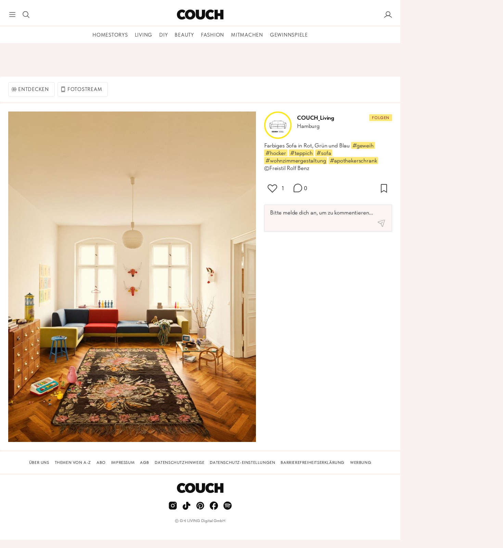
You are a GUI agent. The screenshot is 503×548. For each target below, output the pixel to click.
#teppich (301, 152)
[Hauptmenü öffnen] (12, 15)
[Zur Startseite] (200, 15)
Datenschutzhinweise (179, 462)
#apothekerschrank (353, 160)
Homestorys (110, 35)
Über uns (39, 462)
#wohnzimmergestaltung (296, 160)
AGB (144, 462)
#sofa (324, 152)
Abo (101, 462)
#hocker (276, 152)
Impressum (122, 462)
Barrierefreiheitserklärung (313, 462)
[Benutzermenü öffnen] (388, 15)
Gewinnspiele (289, 35)
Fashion (212, 35)
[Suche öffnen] (26, 15)
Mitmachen (247, 35)
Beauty (184, 35)
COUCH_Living (315, 117)
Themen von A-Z (73, 462)
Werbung (360, 462)
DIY (163, 35)
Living (144, 35)
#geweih (363, 145)
